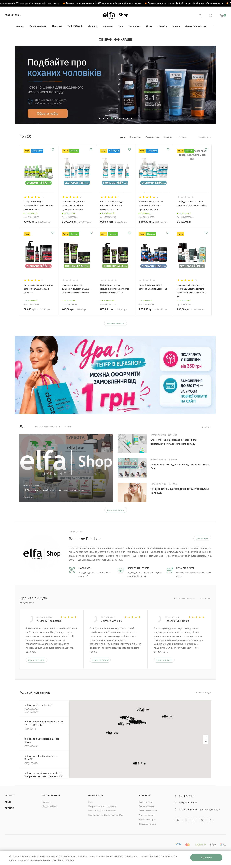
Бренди (9, 808)
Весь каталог (204, 137)
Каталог (10, 795)
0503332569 (12, 15)
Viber (202, 820)
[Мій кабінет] (210, 16)
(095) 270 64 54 (31, 763)
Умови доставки (146, 806)
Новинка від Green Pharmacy (102, 811)
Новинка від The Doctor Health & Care (106, 815)
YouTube (194, 820)
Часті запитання (146, 815)
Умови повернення (148, 811)
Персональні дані (147, 824)
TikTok (210, 820)
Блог (90, 802)
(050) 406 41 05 (31, 746)
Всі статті (206, 427)
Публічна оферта (147, 819)
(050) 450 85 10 (31, 712)
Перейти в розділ (202, 693)
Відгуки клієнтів (50, 806)
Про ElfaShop (51, 795)
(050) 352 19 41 (31, 729)
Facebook (178, 820)
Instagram (186, 820)
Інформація (95, 795)
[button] (124, 723)
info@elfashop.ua (188, 802)
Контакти (46, 802)
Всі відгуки (205, 598)
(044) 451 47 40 (31, 709)
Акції (8, 802)
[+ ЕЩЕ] (213, 26)
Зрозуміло (206, 858)
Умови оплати (145, 802)
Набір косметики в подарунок (102, 806)
